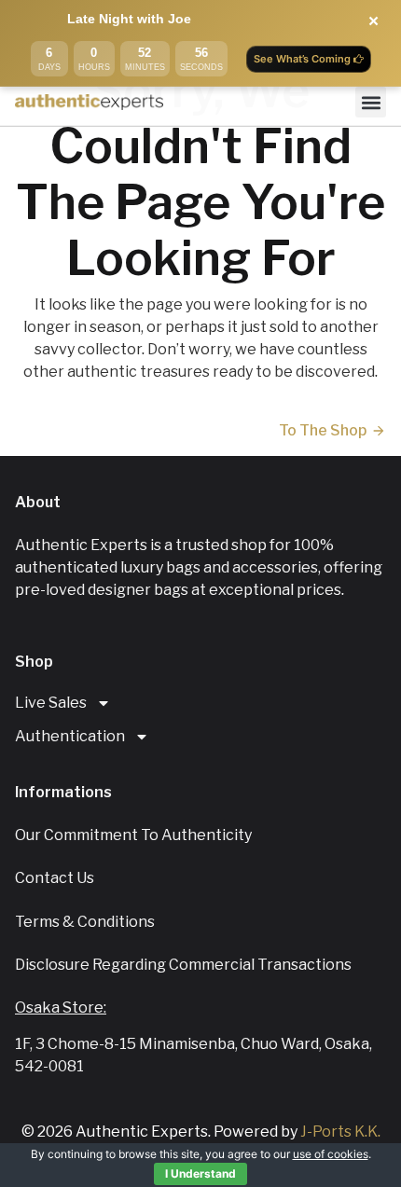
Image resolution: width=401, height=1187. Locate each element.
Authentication (70, 736)
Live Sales (51, 702)
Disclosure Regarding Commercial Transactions (183, 964)
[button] (370, 102)
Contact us (54, 878)
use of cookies (330, 1154)
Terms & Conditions (85, 922)
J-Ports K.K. (340, 1131)
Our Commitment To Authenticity (133, 835)
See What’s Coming (303, 58)
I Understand (200, 1173)
